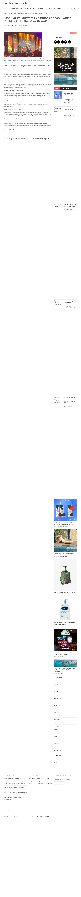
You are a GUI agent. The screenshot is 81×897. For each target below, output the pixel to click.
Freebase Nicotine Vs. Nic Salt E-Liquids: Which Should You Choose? (69, 93)
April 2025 (56, 708)
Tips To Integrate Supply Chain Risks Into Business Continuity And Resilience (64, 670)
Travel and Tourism (50, 8)
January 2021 (57, 747)
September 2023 (57, 729)
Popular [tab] (57, 88)
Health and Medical (38, 8)
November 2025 (57, 701)
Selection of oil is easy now (70, 204)
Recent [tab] (63, 88)
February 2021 (57, 743)
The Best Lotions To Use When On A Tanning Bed (65, 66)
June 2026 (56, 688)
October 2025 (57, 705)
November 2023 (57, 726)
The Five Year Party (15, 3)
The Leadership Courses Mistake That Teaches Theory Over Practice (40, 139)
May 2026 (56, 691)
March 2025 (56, 712)
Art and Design (11, 8)
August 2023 (56, 733)
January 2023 (57, 736)
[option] (65, 66)
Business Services (21, 8)
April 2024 (56, 722)
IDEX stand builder (23, 65)
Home (4, 8)
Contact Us (60, 8)
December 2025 (57, 698)
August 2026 (56, 681)
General (29, 8)
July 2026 (56, 684)
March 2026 (56, 695)
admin (25, 25)
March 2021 (56, 740)
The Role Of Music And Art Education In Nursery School (70, 399)
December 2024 (57, 719)
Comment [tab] (69, 88)
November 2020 (57, 750)
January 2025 (57, 715)
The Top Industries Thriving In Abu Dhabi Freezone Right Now (16, 139)
